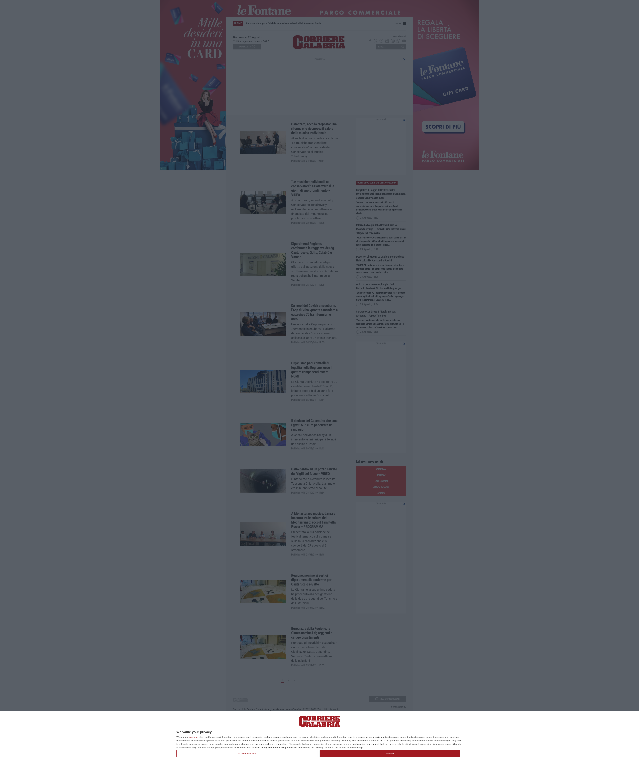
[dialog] (319, 736)
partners (193, 737)
